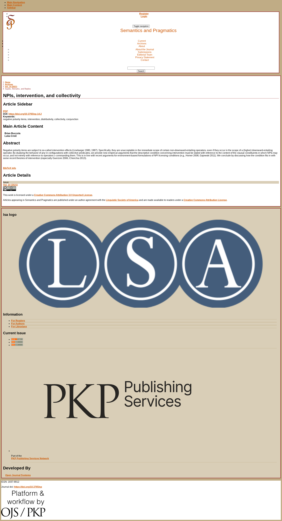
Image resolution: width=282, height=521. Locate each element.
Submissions (144, 52)
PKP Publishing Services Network (30, 458)
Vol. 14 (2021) (11, 87)
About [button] (142, 46)
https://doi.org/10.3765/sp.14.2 (25, 114)
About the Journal (145, 49)
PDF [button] (5, 111)
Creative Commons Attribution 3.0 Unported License (63, 195)
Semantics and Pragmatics (148, 30)
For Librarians (19, 326)
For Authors (18, 323)
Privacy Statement (144, 57)
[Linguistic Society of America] (141, 308)
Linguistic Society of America (122, 200)
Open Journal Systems (18, 475)
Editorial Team (144, 54)
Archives (141, 43)
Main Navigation (16, 2)
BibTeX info (9, 168)
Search (141, 71)
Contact (145, 60)
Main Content (14, 5)
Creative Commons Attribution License (205, 200)
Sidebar (11, 7)
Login (144, 16)
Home (7, 82)
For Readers (18, 320)
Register (144, 13)
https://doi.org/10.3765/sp (28, 487)
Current (142, 41)
